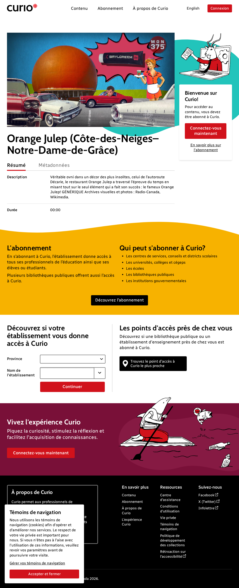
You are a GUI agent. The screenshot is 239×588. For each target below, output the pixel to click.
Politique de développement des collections (172, 540)
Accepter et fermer (44, 574)
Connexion (220, 8)
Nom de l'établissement (21, 373)
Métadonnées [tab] (54, 165)
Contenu (129, 495)
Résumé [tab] (16, 165)
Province (14, 359)
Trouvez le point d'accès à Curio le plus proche (152, 363)
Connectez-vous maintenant (205, 131)
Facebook (206, 495)
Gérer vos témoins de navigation (37, 563)
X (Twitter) (207, 502)
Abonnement (132, 502)
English (193, 8)
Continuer (72, 386)
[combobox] (67, 373)
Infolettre (206, 508)
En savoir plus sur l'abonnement (205, 147)
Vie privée (168, 518)
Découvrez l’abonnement (119, 300)
